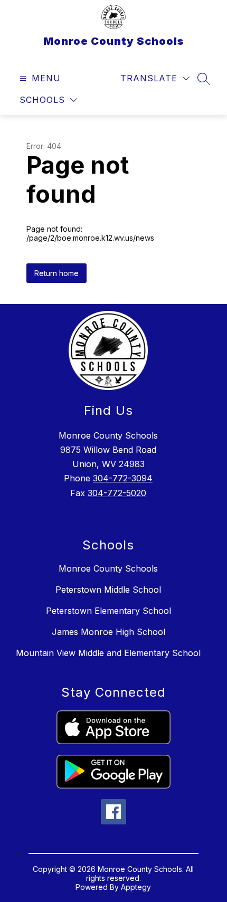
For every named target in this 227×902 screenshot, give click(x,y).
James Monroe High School (108, 631)
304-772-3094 (123, 478)
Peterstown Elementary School (108, 610)
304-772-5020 (117, 493)
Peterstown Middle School (108, 589)
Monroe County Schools (108, 568)
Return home (56, 273)
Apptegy (136, 886)
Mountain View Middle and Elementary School (108, 653)
